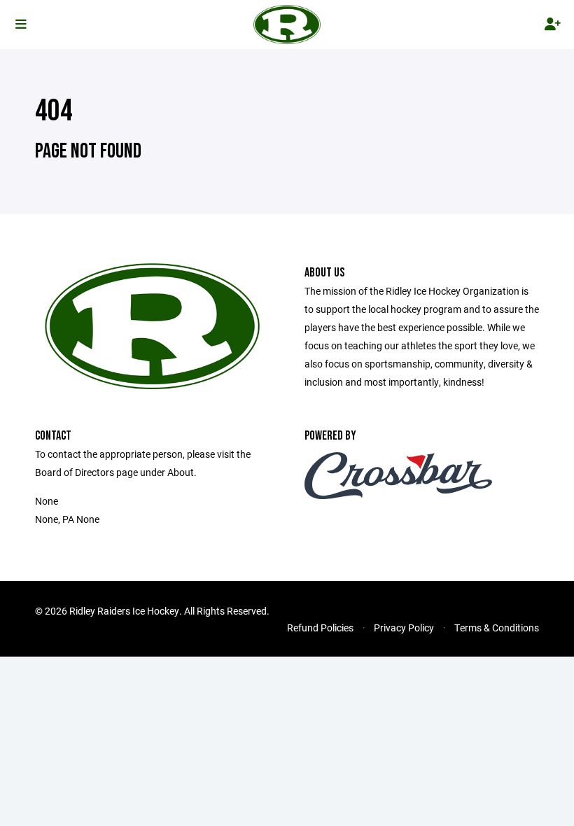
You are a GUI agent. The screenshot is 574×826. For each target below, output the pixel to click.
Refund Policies (320, 627)
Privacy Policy (404, 627)
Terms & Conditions (496, 627)
